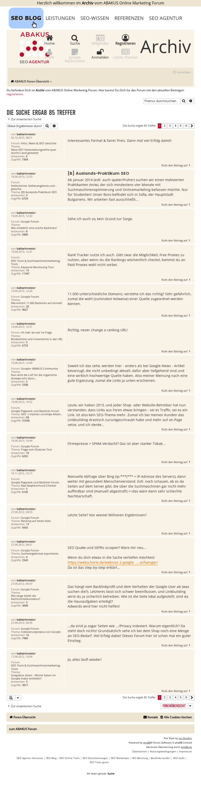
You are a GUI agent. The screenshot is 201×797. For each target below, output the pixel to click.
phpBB (147, 742)
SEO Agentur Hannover (30, 758)
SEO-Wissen (94, 18)
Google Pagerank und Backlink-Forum (35, 410)
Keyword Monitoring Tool (37, 267)
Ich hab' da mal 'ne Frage (36, 332)
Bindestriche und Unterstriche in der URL (37, 339)
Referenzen (129, 18)
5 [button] (181, 126)
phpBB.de (186, 747)
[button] (191, 126)
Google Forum (30, 221)
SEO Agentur (165, 18)
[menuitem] (181, 72)
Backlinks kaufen (160, 758)
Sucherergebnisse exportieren (40, 553)
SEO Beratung (140, 758)
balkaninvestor (26, 134)
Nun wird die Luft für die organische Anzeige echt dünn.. (34, 376)
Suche (75, 43)
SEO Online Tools (69, 758)
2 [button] (164, 126)
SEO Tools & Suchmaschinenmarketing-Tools (36, 262)
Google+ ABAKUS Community (39, 368)
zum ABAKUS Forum (23, 729)
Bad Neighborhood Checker (38, 485)
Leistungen (60, 18)
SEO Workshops (120, 758)
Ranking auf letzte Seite (36, 520)
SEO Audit (179, 758)
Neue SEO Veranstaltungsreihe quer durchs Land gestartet (33, 151)
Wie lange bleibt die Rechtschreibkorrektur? (25, 597)
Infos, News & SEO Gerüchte (38, 143)
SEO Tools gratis (99, 762)
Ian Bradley (185, 738)
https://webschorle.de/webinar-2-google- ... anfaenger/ (113, 562)
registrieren (15, 94)
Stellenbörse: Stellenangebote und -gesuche (33, 187)
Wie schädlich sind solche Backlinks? (34, 227)
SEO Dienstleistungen (95, 758)
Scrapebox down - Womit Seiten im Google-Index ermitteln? (33, 677)
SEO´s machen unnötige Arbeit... (42, 414)
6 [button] (186, 126)
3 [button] (170, 126)
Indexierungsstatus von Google (41, 631)
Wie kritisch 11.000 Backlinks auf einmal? (36, 303)
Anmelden (100, 57)
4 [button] (175, 126)
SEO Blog (51, 758)
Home (49, 43)
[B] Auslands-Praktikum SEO (39, 192)
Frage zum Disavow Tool (36, 449)
